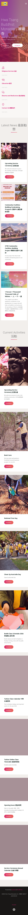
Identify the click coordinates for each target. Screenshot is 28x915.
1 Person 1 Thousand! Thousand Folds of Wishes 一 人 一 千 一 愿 (13, 294)
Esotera (13, 889)
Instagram (17, 45)
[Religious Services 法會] (14, 67)
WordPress (19, 889)
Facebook (6, 45)
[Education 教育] (14, 80)
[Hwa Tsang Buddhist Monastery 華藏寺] (4, 3)
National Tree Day (10, 518)
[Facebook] (14, 909)
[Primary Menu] (26, 4)
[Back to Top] (14, 904)
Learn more (4, 75)
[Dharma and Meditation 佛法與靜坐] (14, 92)
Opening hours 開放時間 (12, 805)
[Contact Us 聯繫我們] (14, 104)
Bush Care (8, 455)
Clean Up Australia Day (12, 574)
